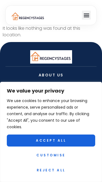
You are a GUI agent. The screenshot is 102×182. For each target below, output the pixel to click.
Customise (51, 155)
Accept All (51, 140)
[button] (86, 15)
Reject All (51, 170)
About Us (51, 75)
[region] (51, 132)
